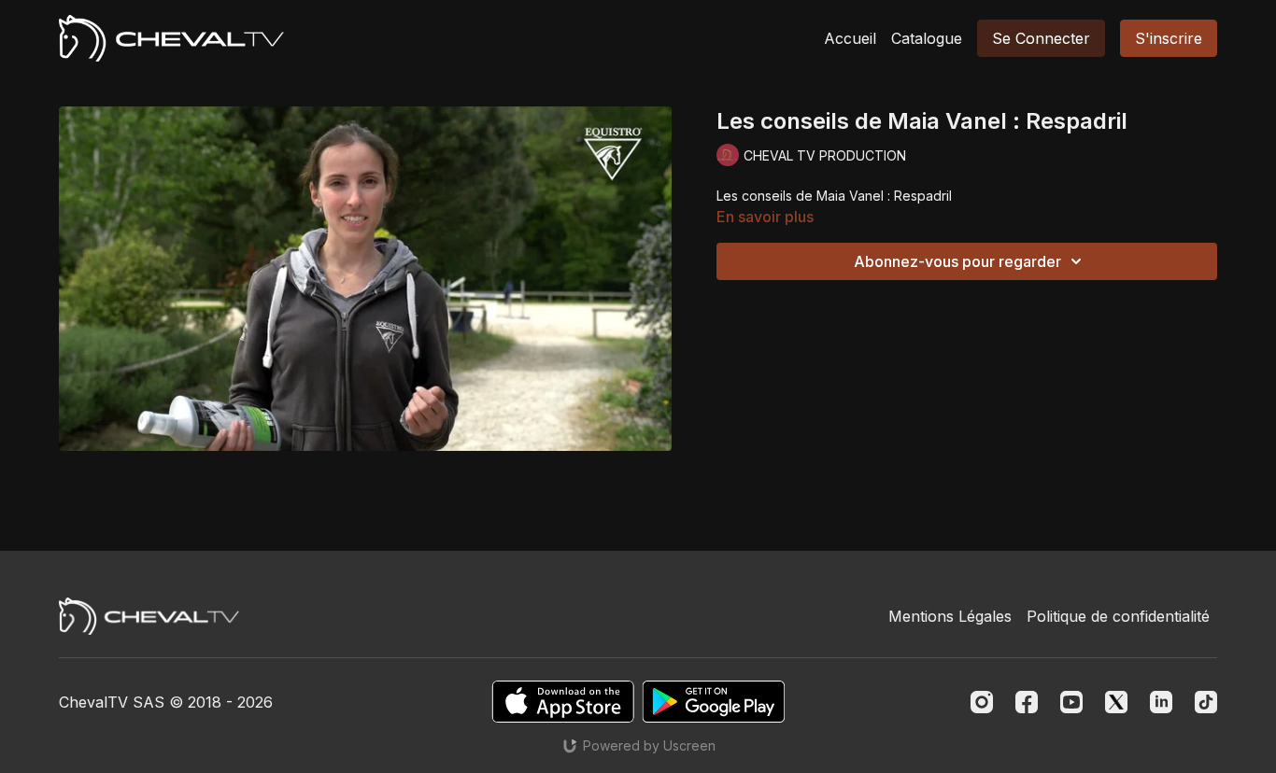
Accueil (850, 38)
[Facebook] (1026, 702)
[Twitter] (1116, 702)
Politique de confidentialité (1118, 616)
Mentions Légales (950, 616)
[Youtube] (1071, 702)
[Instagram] (982, 702)
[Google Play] (714, 702)
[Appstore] (562, 702)
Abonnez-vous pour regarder (957, 261)
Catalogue (926, 38)
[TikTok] (1206, 702)
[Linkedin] (1161, 702)
